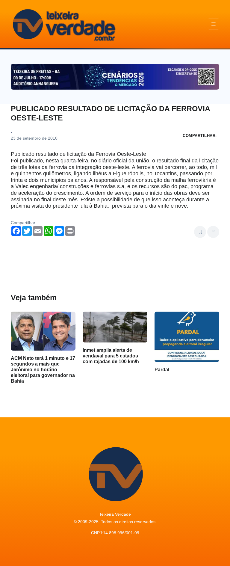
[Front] (63, 24)
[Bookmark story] (200, 232)
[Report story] (213, 232)
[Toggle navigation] (213, 24)
